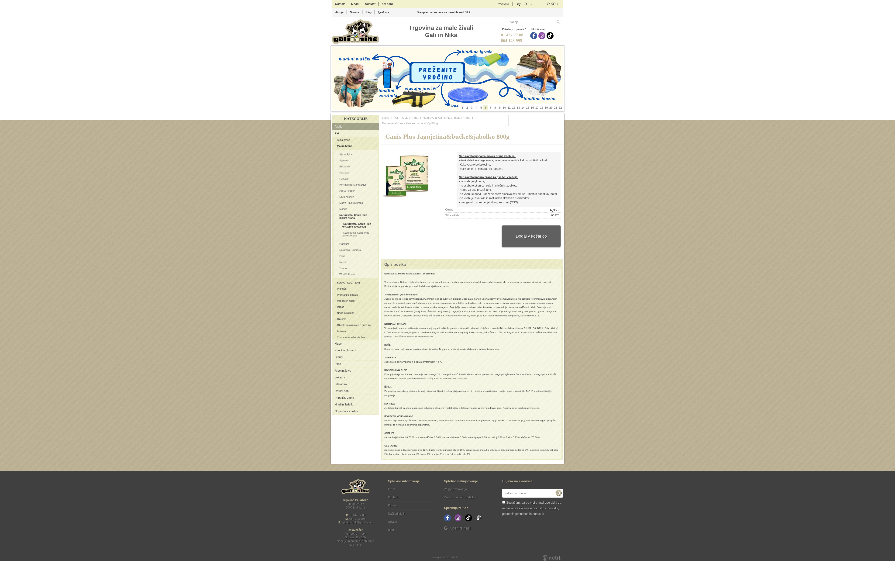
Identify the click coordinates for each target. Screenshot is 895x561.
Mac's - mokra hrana (351, 202)
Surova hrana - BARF (349, 282)
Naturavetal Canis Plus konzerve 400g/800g (356, 225)
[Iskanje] (560, 22)
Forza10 (344, 172)
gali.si (385, 117)
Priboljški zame (344, 397)
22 (560, 107)
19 (546, 107)
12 (513, 107)
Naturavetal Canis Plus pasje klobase (355, 234)
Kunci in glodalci (345, 350)
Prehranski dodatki (347, 294)
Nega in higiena (345, 313)
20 (551, 107)
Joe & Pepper (347, 190)
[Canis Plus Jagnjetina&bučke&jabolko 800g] (406, 175)
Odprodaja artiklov (346, 411)
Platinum (344, 243)
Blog (368, 12)
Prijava (503, 4)
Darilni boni (342, 391)
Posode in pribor (346, 300)
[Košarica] (538, 4)
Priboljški (342, 288)
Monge (343, 209)
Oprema (341, 319)
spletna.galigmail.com (357, 522)
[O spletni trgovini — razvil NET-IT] (552, 558)
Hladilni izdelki (344, 404)
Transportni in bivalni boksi (352, 337)
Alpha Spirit (345, 154)
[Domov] (355, 31)
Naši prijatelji (396, 513)
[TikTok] (551, 35)
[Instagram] (542, 35)
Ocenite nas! (460, 528)
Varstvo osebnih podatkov (460, 497)
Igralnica (383, 12)
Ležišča (341, 331)
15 (527, 107)
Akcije (339, 12)
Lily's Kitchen (346, 196)
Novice (354, 12)
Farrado (343, 178)
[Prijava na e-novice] (558, 493)
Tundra (343, 268)
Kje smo (387, 4)
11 (509, 107)
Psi (337, 133)
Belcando (344, 166)
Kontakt (370, 4)
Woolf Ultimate (347, 274)
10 (504, 107)
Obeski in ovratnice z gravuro (354, 325)
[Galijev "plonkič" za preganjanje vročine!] (448, 78)
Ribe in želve (343, 370)
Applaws (344, 160)
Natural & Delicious (350, 250)
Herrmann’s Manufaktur (352, 184)
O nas (355, 4)
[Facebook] (534, 35)
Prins (342, 256)
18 (541, 107)
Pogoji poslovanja (455, 489)
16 (532, 107)
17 (537, 107)
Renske (343, 262)
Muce (338, 343)
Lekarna (340, 377)
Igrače (340, 306)
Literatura (341, 384)
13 (518, 107)
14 (523, 107)
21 (555, 107)
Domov (340, 4)
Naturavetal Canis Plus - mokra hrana (354, 216)
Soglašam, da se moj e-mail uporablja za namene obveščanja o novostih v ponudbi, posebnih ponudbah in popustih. (531, 508)
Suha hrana (343, 140)
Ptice (338, 364)
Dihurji (339, 357)
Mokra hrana (344, 146)
